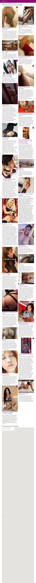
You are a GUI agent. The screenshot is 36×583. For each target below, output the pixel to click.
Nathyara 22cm (22, 245)
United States (10, 3)
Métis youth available (24, 393)
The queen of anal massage (8, 179)
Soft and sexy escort (23, 25)
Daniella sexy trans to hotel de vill (26, 355)
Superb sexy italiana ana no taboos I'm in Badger (8, 75)
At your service (5, 28)
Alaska (15, 3)
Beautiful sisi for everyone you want (9, 313)
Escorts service (4, 3)
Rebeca (4, 339)
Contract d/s (22, 285)
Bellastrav (21, 168)
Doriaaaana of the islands (25, 56)
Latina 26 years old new (24, 87)
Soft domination (6, 137)
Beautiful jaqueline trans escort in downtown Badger (26, 323)
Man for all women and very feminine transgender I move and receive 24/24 (25, 141)
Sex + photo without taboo (8, 51)
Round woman (5, 105)
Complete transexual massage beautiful (26, 194)
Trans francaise (6, 273)
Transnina (4, 223)
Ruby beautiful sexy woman (25, 113)
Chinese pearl (5, 374)
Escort (20, 263)
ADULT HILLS (4, 1)
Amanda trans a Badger (7, 412)
